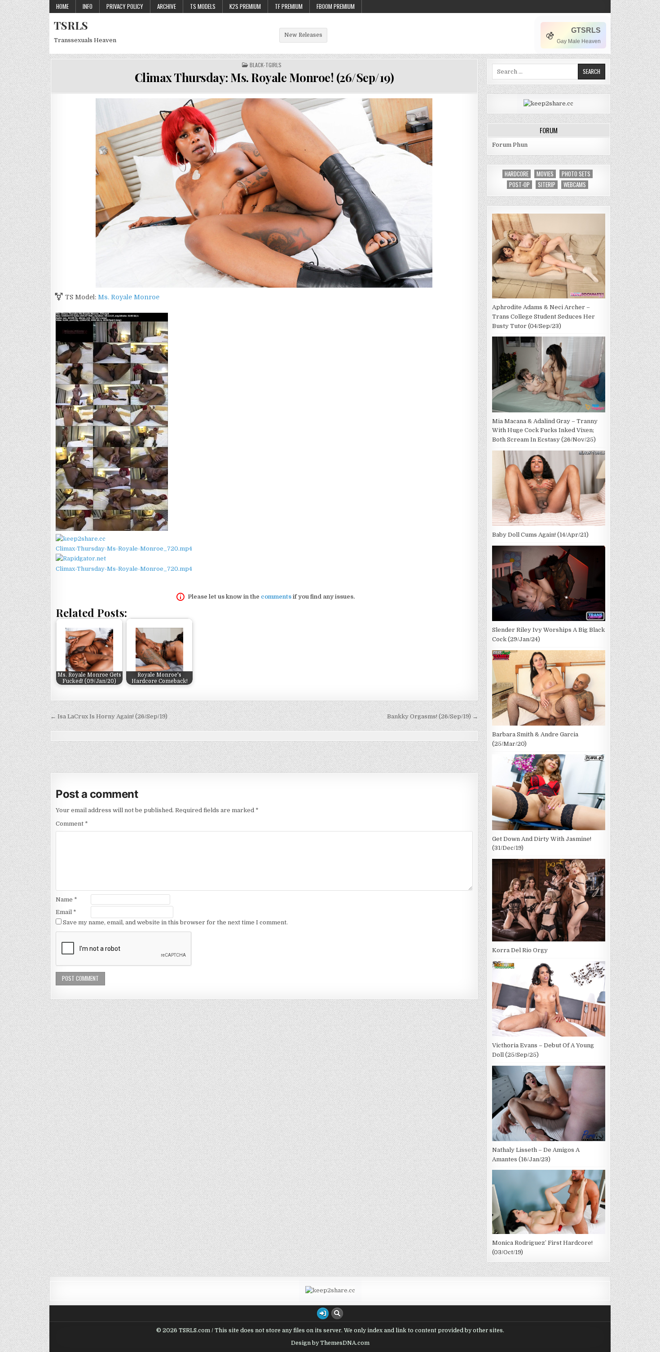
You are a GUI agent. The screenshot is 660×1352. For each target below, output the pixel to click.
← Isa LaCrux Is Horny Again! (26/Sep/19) (108, 716)
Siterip (546, 184)
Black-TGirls (266, 65)
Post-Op (519, 184)
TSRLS (71, 25)
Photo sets (576, 174)
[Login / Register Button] (323, 1313)
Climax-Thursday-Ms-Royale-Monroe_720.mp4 (124, 548)
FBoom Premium (336, 6)
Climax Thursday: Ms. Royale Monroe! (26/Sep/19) (264, 77)
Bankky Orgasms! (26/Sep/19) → (432, 716)
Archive (166, 6)
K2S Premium (245, 6)
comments (276, 596)
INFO (87, 6)
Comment (72, 823)
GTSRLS (586, 30)
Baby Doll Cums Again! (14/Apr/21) (540, 534)
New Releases (303, 35)
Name (66, 899)
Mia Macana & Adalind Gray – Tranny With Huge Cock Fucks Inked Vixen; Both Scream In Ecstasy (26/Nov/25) (545, 430)
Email (66, 912)
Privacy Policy (124, 6)
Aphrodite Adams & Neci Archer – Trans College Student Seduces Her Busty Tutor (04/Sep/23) (543, 316)
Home (62, 6)
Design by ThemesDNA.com (330, 1343)
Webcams (574, 184)
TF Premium (289, 6)
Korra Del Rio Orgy (520, 950)
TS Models (203, 6)
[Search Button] (337, 1313)
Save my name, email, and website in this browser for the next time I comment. (175, 922)
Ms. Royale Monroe (128, 297)
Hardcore (516, 174)
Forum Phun (510, 144)
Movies (545, 174)
